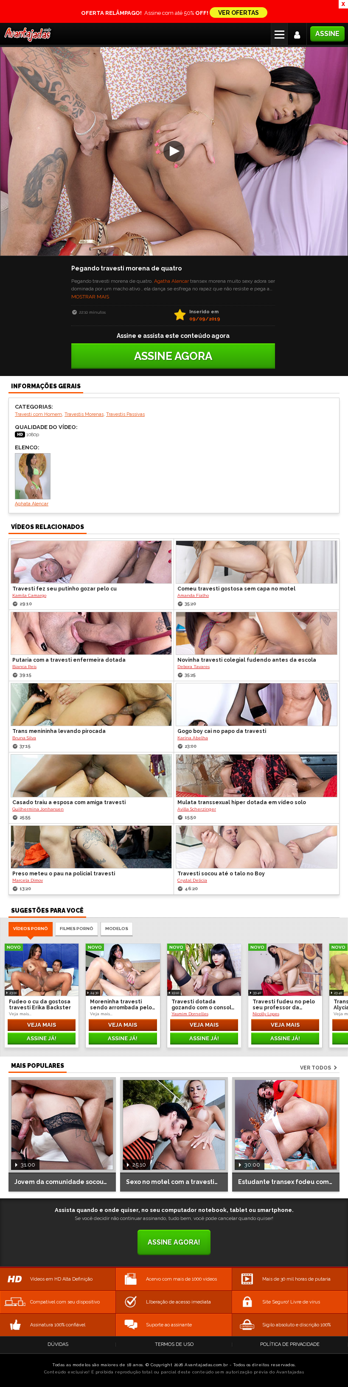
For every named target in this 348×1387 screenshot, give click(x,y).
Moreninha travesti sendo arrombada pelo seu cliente (121, 1005)
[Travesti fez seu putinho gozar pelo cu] (91, 562)
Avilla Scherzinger (196, 809)
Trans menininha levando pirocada (59, 731)
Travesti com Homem (38, 414)
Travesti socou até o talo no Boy (221, 874)
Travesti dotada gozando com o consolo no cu (203, 1005)
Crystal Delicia (192, 880)
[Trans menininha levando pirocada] (91, 704)
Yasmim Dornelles (189, 1013)
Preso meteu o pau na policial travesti (63, 874)
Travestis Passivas (125, 414)
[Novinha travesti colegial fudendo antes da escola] (256, 633)
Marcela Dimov (27, 880)
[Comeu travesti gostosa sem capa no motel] (256, 562)
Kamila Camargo (29, 595)
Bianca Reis (24, 666)
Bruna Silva (24, 737)
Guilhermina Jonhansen (38, 809)
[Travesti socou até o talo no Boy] (256, 847)
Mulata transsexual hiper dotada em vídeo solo (241, 802)
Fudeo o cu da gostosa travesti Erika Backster (40, 1005)
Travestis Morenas (84, 414)
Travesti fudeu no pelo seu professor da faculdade (284, 1005)
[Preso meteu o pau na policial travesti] (91, 847)
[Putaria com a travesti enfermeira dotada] (91, 633)
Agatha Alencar (171, 281)
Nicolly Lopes (266, 1013)
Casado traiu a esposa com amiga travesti (69, 802)
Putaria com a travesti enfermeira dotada (69, 660)
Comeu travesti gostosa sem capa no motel (236, 589)
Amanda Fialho (193, 595)
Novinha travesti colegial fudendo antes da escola (246, 660)
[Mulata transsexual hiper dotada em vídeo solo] (256, 776)
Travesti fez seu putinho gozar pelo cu (64, 589)
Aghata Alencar (31, 504)
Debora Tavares (193, 666)
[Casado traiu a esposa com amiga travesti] (91, 776)
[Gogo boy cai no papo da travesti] (256, 704)
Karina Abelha (192, 737)
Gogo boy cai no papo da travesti (221, 731)
